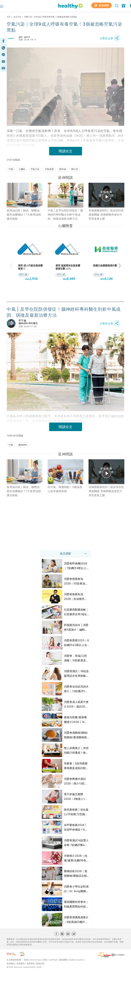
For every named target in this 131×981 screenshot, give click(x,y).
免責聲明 (30, 963)
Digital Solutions (77, 959)
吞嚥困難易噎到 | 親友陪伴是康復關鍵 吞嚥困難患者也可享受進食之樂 (106, 214)
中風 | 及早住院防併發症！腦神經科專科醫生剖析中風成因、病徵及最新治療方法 (65, 214)
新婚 (26, 959)
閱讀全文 (65, 151)
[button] (111, 38)
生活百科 (17, 17)
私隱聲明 (21, 963)
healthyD (53, 959)
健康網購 (103, 5)
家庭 (45, 959)
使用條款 (11, 963)
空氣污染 (35, 169)
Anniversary (35, 959)
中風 (11, 169)
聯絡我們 (40, 963)
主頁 (9, 17)
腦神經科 (22, 444)
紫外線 (62, 169)
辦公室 (74, 169)
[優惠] (124, 5)
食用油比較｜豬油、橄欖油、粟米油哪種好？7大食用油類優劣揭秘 (24, 214)
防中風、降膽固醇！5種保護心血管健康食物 (65, 489)
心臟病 (21, 169)
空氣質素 (49, 169)
